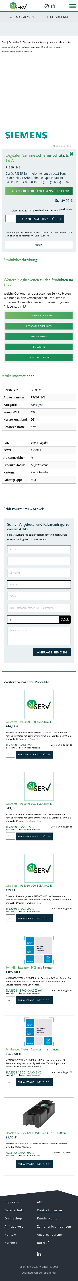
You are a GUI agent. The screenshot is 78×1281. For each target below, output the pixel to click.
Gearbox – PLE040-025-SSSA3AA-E (29, 804)
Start (4, 42)
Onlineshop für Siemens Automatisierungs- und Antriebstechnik (39, 42)
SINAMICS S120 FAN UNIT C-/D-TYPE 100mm (36, 1133)
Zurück (39, 245)
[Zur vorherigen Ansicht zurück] (71, 157)
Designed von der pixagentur (39, 1272)
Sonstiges (35, 46)
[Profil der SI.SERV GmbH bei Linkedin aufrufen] (39, 1254)
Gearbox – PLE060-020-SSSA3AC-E (29, 885)
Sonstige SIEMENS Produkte (15, 46)
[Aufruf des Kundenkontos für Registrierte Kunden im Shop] (46, 6)
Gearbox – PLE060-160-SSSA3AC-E (29, 722)
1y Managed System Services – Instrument (32, 1049)
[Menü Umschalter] (72, 6)
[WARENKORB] (53, 5)
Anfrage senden (52, 652)
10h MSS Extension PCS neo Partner (29, 967)
